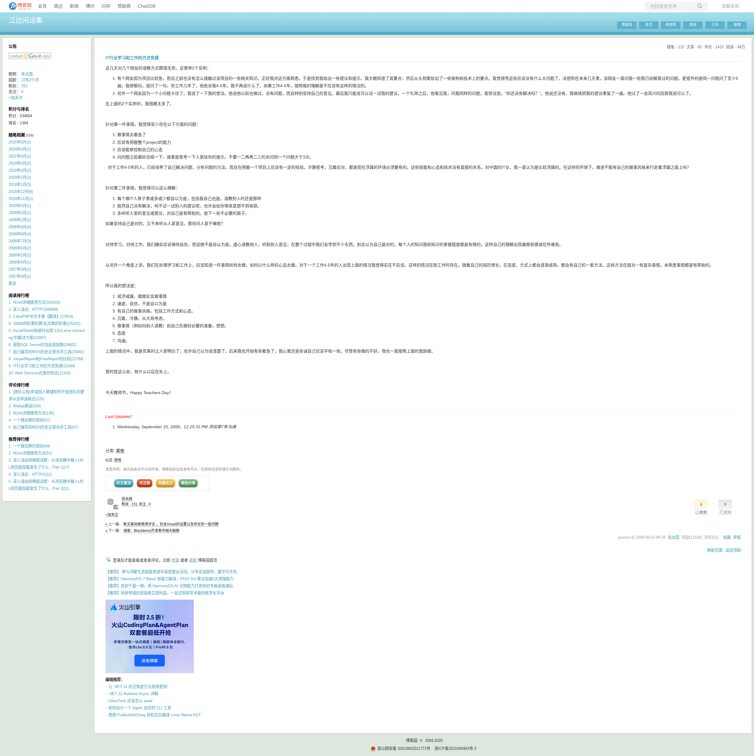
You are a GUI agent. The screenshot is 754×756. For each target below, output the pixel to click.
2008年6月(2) (20, 248)
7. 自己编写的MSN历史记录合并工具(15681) (46, 352)
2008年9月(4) (20, 227)
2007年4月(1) (20, 276)
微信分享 (188, 483)
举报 (737, 537)
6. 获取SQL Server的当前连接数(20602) (42, 345)
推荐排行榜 (19, 439)
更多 (12, 283)
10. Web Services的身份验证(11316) (40, 373)
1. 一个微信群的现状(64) (29, 446)
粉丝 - (130, 504)
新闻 (74, 6)
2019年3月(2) (20, 170)
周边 (58, 6)
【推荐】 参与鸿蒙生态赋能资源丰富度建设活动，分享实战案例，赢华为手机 (171, 572)
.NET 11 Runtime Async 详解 (133, 694)
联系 (693, 25)
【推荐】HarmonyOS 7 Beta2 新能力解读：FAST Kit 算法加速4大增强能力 (169, 579)
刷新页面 (714, 550)
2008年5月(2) (20, 255)
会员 (42, 6)
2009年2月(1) (20, 220)
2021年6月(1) (20, 156)
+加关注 (111, 515)
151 (24, 86)
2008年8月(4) (20, 234)
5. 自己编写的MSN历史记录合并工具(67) (43, 427)
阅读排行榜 (19, 295)
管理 (737, 25)
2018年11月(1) (21, 198)
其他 (120, 450)
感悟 (117, 460)
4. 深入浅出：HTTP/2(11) (30, 474)
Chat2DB (147, 6)
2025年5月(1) (20, 142)
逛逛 (193, 560)
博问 (90, 6)
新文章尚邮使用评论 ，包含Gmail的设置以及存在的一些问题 (171, 524)
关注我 (144, 483)
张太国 (127, 499)
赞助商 (124, 6)
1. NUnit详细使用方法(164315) (34, 302)
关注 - (145, 504)
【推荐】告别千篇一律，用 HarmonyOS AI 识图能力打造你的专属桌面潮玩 (169, 586)
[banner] (17, 6)
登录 (175, 560)
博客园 (626, 25)
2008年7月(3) (20, 241)
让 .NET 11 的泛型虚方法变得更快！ (139, 686)
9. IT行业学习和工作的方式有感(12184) (42, 366)
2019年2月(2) (20, 177)
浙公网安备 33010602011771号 (403, 748)
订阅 (715, 25)
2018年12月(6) (21, 191)
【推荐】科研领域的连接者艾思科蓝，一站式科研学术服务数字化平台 (164, 593)
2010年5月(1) (20, 206)
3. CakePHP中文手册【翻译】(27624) (41, 316)
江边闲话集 (26, 20)
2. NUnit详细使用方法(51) (30, 453)
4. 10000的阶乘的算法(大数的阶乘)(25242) (44, 323)
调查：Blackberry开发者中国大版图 (151, 531)
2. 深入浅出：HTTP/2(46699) (33, 309)
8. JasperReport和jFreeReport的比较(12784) (46, 359)
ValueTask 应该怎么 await (130, 701)
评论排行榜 (19, 385)
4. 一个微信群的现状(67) (29, 420)
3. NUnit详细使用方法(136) (31, 413)
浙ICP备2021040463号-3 (455, 748)
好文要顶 (124, 483)
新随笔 (671, 25)
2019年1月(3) (20, 184)
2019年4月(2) (20, 163)
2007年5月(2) (20, 269)
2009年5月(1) (20, 213)
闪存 (106, 6)
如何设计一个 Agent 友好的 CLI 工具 (139, 708)
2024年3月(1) (20, 149)
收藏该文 (165, 483)
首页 (648, 25)
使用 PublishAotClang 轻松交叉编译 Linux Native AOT (154, 715)
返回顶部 (733, 550)
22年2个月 (30, 80)
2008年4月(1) (20, 262)
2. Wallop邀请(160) (25, 406)
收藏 (727, 537)
